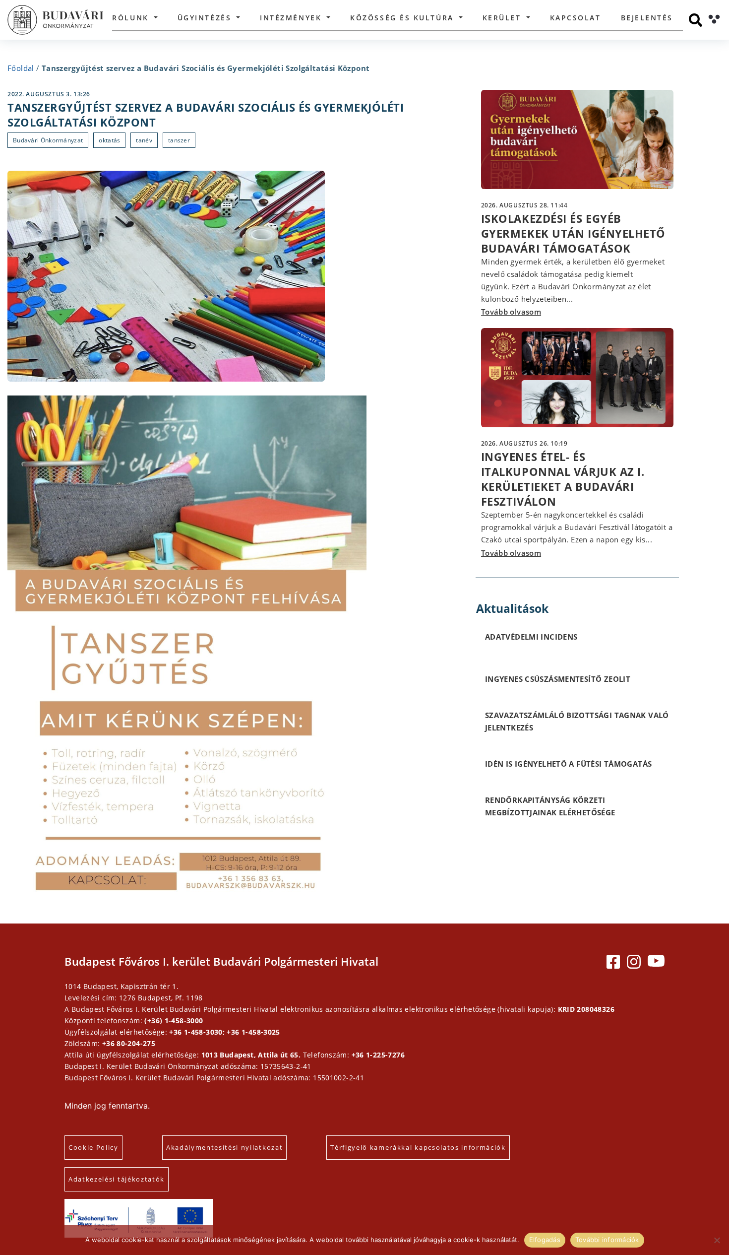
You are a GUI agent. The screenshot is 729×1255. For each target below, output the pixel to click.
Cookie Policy (93, 1147)
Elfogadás (544, 1240)
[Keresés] (695, 20)
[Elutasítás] (717, 1240)
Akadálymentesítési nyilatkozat (224, 1147)
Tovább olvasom (511, 312)
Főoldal (20, 68)
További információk (607, 1240)
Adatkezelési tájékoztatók (116, 1179)
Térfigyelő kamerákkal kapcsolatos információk (418, 1147)
